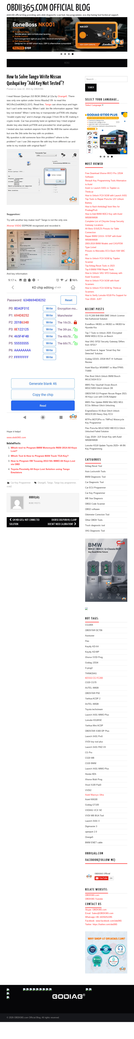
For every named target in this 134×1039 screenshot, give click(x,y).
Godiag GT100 (92, 805)
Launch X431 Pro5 (94, 736)
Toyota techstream (94, 709)
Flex (87, 641)
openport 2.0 (91, 832)
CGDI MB (89, 758)
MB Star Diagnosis (94, 498)
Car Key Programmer (21, 483)
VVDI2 (88, 790)
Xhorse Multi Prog (93, 779)
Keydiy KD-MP (92, 652)
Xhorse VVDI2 (14, 225)
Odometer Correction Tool (97, 515)
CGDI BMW (90, 763)
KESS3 (88, 678)
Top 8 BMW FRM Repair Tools (99, 269)
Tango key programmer (65, 483)
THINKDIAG (91, 673)
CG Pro (88, 752)
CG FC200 (98, 678)
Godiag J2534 (91, 663)
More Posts (34, 503)
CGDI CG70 (90, 682)
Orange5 (62, 96)
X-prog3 (88, 668)
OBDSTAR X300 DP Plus (97, 731)
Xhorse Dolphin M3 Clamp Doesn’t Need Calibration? (62, 522)
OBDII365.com (92, 895)
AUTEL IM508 (92, 704)
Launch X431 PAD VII (95, 747)
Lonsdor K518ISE (93, 720)
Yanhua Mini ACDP (94, 725)
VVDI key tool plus (94, 742)
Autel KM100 (91, 799)
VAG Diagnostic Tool (95, 531)
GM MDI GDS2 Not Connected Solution (24, 522)
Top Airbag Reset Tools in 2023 (100, 266)
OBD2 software (92, 509)
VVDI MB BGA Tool (94, 816)
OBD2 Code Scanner (95, 504)
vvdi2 (9, 486)
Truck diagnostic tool (95, 525)
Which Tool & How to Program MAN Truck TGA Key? (40, 456)
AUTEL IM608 (92, 688)
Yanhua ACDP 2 (92, 699)
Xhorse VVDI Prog (94, 657)
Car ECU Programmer (95, 488)
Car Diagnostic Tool (94, 482)
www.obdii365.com (16, 437)
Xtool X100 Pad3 (93, 785)
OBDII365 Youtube (94, 899)
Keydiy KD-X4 (92, 646)
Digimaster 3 (91, 826)
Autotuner (89, 636)
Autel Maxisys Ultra (94, 795)
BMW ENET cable (93, 842)
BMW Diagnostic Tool (95, 477)
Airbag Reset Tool (93, 466)
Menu (67, 63)
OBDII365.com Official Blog (48, 8)
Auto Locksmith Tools (95, 471)
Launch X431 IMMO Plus (97, 715)
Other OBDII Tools (94, 520)
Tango (48, 104)
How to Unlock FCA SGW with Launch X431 (106, 195)
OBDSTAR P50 (92, 693)
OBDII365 (38, 89)
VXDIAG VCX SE (93, 810)
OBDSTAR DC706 (93, 630)
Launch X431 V (92, 821)
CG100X (89, 625)
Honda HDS (90, 774)
